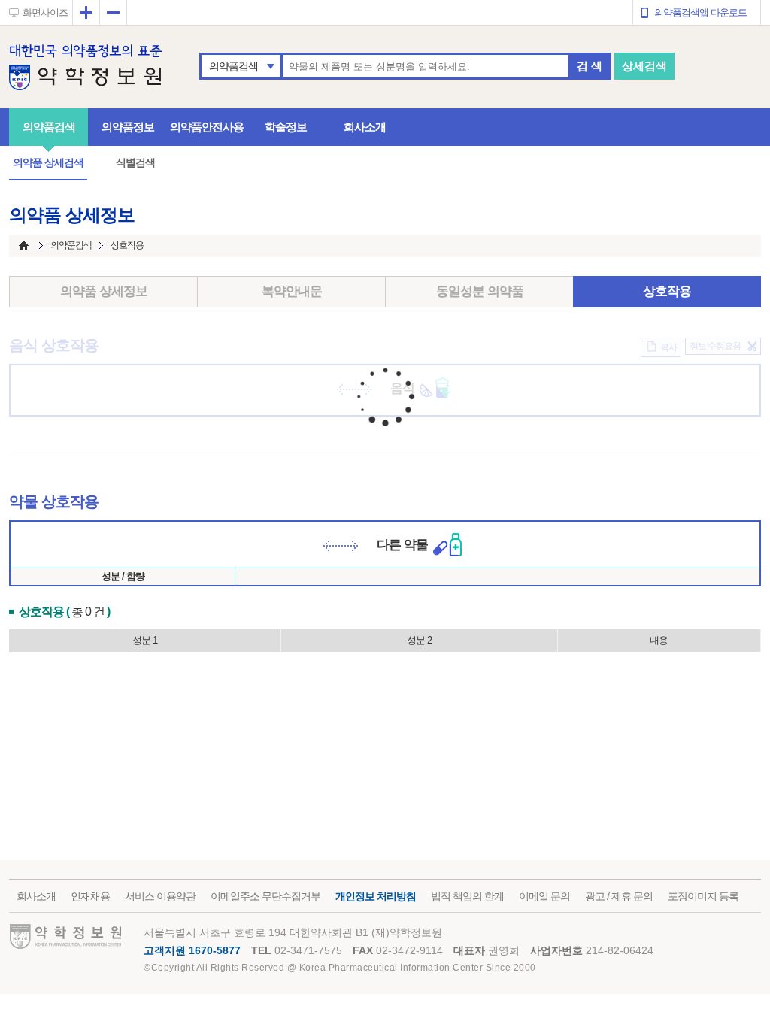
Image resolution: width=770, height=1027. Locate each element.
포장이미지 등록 (703, 896)
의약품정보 (128, 126)
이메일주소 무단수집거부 (265, 896)
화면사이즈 (45, 12)
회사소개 (365, 126)
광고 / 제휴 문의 (619, 896)
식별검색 (135, 162)
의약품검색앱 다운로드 (700, 12)
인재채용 (90, 896)
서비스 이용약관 (160, 896)
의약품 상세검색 (48, 162)
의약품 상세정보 (103, 291)
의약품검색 (233, 66)
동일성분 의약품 (479, 291)
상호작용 (667, 291)
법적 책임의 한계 (467, 896)
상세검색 (644, 65)
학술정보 (286, 126)
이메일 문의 (544, 896)
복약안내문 (292, 291)
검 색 (589, 65)
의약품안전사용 (207, 126)
